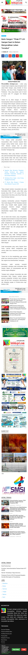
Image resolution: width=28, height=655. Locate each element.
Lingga (4, 591)
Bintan (4, 586)
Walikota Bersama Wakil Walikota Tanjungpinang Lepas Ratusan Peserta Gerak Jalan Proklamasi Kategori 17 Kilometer (18, 509)
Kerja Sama (4, 640)
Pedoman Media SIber (6, 631)
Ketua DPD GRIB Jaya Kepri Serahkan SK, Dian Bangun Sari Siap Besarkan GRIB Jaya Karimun (17, 517)
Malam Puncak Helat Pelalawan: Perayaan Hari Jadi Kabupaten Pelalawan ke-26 (18, 319)
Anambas (5, 583)
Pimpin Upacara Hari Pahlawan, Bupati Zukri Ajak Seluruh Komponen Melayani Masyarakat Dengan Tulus (18, 301)
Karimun (4, 589)
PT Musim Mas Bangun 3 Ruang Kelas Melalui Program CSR (14, 183)
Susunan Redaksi (5, 629)
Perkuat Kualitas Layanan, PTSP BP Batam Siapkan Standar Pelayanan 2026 (18, 502)
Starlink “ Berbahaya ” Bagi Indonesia (10, 572)
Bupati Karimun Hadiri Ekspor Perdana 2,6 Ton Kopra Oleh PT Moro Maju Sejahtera (17, 533)
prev (2, 474)
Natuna (4, 594)
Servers (3, 642)
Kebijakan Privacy (5, 637)
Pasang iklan (4, 635)
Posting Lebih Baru (6, 326)
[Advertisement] (14, 549)
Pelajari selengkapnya (6, 652)
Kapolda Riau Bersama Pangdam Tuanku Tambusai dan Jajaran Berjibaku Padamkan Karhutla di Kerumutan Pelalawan (14, 173)
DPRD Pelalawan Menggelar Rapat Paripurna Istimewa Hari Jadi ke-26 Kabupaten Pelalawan (18, 307)
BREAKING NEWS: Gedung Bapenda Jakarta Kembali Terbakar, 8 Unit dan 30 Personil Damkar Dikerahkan (18, 525)
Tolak (23, 649)
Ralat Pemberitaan (6, 566)
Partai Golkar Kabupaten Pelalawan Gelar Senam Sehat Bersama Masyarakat (17, 313)
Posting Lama (22, 326)
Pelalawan (4, 35)
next (3, 474)
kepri (3, 597)
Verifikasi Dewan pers (6, 633)
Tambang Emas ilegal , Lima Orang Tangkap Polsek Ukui (14, 178)
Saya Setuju (16, 649)
